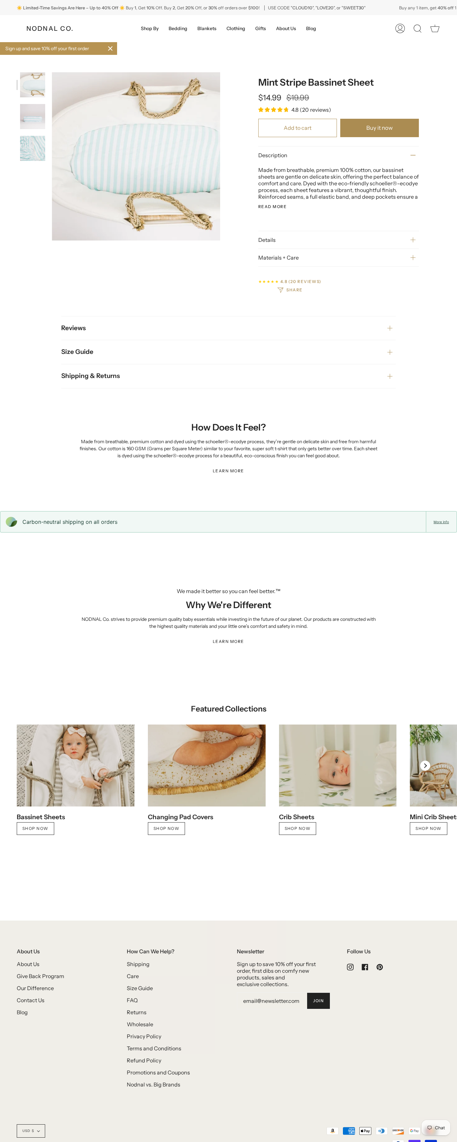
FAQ (132, 1000)
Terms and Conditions (154, 1048)
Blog (22, 1012)
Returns (137, 1012)
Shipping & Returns (90, 376)
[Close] (110, 48)
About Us (28, 964)
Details (267, 239)
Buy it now (379, 127)
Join (318, 1000)
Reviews (73, 328)
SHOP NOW (298, 828)
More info (441, 522)
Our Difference (35, 988)
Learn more (228, 470)
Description (272, 155)
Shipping (138, 964)
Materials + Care (278, 257)
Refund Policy (144, 1060)
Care (133, 976)
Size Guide (77, 352)
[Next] (425, 766)
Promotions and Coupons (158, 1072)
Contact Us (30, 1000)
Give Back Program (40, 976)
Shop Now (35, 828)
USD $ (28, 1131)
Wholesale (140, 1024)
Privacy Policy (144, 1036)
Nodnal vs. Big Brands (153, 1084)
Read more (272, 207)
